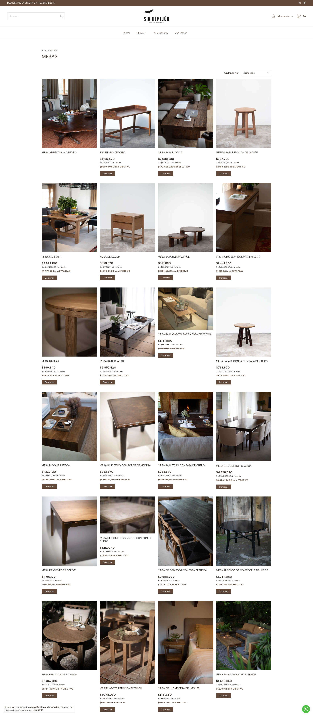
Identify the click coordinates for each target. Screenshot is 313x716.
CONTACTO (181, 32)
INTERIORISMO (160, 32)
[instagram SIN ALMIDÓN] (300, 2)
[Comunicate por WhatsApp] (306, 709)
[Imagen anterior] (47, 111)
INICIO (127, 32)
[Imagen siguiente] (91, 111)
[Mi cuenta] (274, 16)
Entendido (38, 710)
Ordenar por (231, 73)
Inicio (44, 50)
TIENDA (140, 32)
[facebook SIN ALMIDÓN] (305, 2)
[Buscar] (61, 16)
